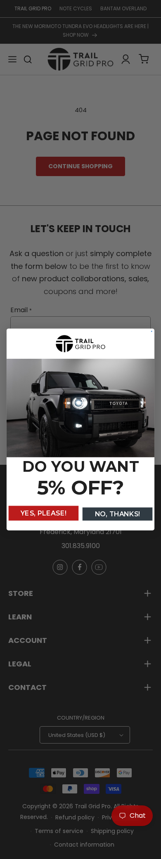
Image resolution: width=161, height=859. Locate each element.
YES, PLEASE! (43, 513)
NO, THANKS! (117, 514)
